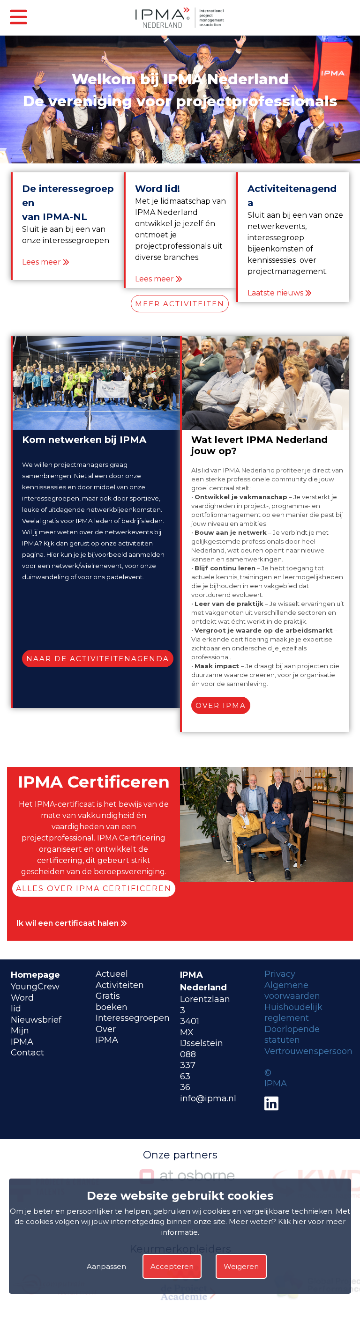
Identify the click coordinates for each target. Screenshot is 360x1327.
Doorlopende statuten (292, 1035)
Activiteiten (120, 985)
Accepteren (172, 1266)
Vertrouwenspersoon (308, 1051)
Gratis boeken (112, 1001)
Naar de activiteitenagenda (97, 658)
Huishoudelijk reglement (293, 1013)
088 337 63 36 (188, 1071)
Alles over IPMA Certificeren (94, 888)
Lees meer (41, 262)
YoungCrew (35, 986)
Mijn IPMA (22, 1036)
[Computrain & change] (54, 1302)
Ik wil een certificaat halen (68, 923)
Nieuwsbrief (36, 1020)
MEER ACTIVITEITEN (180, 303)
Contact (27, 1052)
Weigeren (241, 1266)
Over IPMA (220, 705)
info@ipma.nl (208, 1098)
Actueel (112, 974)
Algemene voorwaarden (292, 991)
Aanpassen (106, 1266)
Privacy (279, 974)
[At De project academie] (187, 1302)
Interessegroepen (133, 1018)
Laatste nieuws (275, 292)
